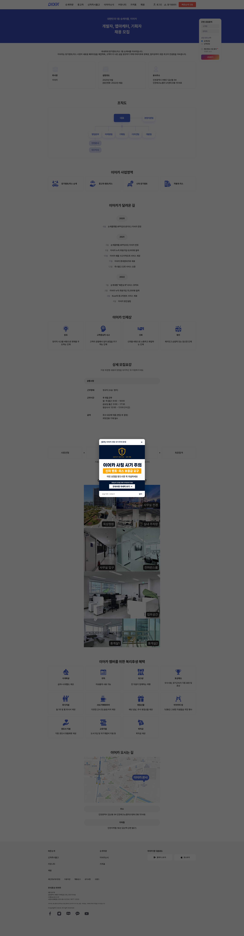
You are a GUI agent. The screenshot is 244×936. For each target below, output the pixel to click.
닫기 (140, 494)
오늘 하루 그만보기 (108, 494)
